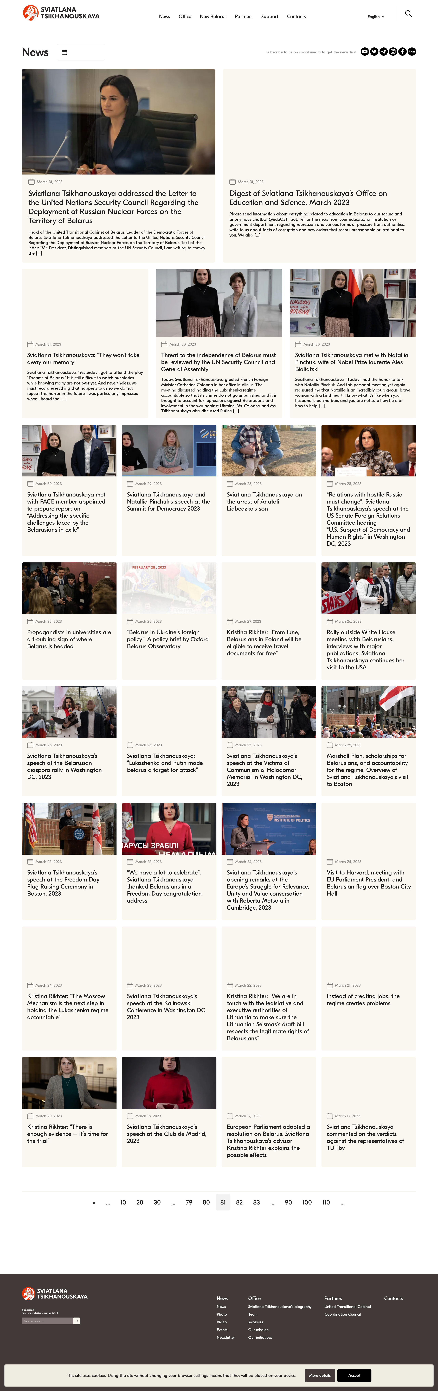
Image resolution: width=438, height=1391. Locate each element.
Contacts (296, 16)
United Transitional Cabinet (348, 1306)
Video (222, 1322)
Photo (222, 1314)
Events (222, 1329)
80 (206, 1202)
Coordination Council (343, 1314)
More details (320, 1375)
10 (123, 1202)
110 (326, 1202)
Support (269, 16)
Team (252, 1314)
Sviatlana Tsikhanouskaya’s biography (280, 1306)
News (164, 16)
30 (157, 1202)
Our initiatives (260, 1337)
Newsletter (226, 1337)
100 (307, 1202)
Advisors (255, 1322)
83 (256, 1202)
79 (189, 1202)
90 (288, 1202)
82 (239, 1202)
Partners (244, 16)
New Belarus (213, 16)
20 (140, 1202)
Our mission (258, 1329)
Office (185, 16)
